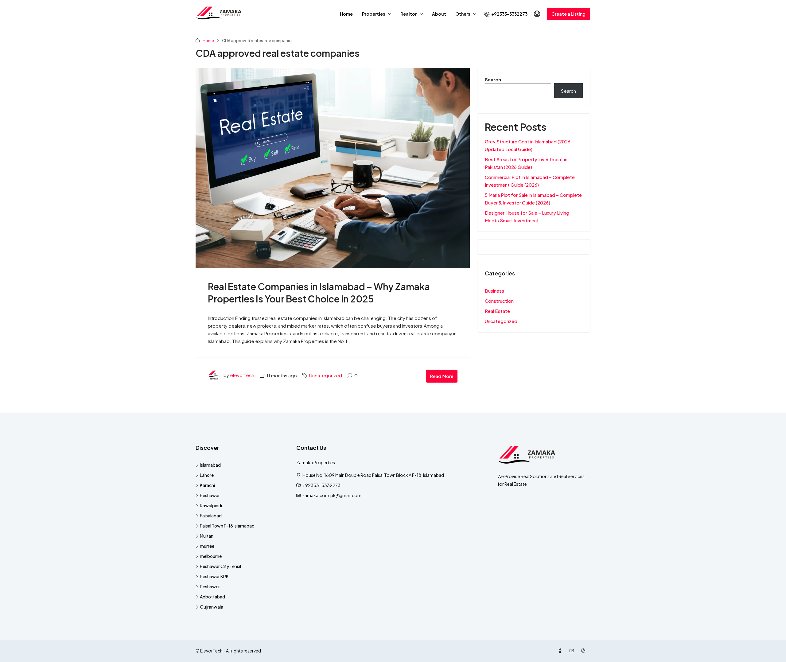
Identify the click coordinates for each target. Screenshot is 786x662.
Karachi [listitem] (207, 485)
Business (494, 291)
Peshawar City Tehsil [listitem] (220, 566)
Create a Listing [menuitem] (568, 14)
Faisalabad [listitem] (211, 515)
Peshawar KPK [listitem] (214, 576)
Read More (441, 376)
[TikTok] (584, 650)
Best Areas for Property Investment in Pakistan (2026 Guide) (526, 163)
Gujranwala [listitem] (211, 606)
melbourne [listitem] (211, 556)
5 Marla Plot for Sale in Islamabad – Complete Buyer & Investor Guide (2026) (533, 198)
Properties (373, 14)
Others (462, 14)
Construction (499, 301)
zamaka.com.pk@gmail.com (331, 495)
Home (346, 14)
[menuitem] (506, 14)
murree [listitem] (207, 546)
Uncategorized (325, 375)
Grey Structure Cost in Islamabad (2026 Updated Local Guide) (527, 145)
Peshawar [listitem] (210, 495)
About (439, 14)
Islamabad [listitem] (210, 465)
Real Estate (497, 311)
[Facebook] (561, 650)
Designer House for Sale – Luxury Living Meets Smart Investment (527, 216)
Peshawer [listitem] (210, 586)
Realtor (408, 14)
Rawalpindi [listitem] (211, 505)
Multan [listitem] (206, 536)
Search (493, 79)
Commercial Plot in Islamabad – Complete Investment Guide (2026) (530, 181)
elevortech (242, 375)
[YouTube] (573, 650)
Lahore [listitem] (207, 475)
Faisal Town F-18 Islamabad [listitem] (227, 525)
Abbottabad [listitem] (212, 596)
